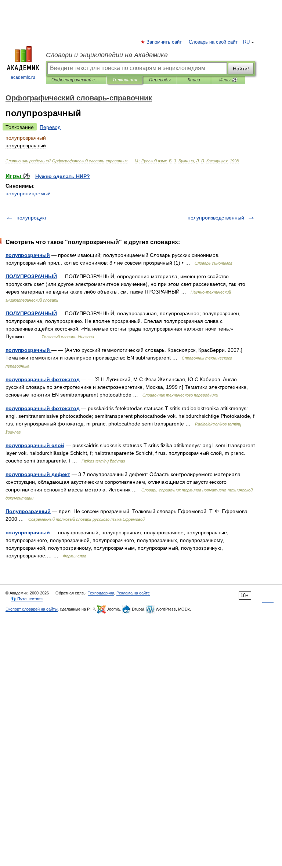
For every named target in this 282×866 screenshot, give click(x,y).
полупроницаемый (28, 193)
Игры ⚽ (228, 79)
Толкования (124, 79)
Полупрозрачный (28, 511)
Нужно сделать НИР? (62, 176)
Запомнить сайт (164, 42)
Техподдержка (101, 593)
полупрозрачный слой (35, 445)
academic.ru (23, 77)
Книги (194, 79)
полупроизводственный (216, 218)
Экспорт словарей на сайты (32, 609)
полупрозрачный (28, 255)
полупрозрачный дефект (38, 474)
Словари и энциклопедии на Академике (107, 55)
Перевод (50, 127)
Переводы (160, 79)
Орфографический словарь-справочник (76, 79)
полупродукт (32, 218)
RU (246, 42)
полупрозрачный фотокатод (43, 379)
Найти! (241, 68)
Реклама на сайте (133, 593)
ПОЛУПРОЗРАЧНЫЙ (31, 276)
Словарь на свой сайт (213, 42)
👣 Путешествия (27, 599)
